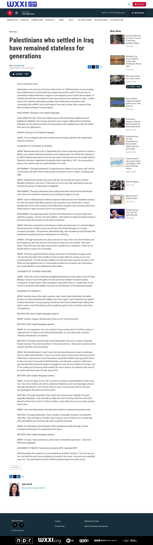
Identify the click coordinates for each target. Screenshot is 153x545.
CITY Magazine (116, 20)
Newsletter (12, 20)
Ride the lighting (132, 182)
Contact (58, 521)
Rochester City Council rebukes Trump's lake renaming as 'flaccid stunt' (133, 61)
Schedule (24, 20)
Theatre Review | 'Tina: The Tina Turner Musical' (132, 212)
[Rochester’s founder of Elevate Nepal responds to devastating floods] (117, 123)
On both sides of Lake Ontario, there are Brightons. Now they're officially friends (133, 164)
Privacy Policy (60, 526)
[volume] (16, 12)
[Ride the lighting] (117, 185)
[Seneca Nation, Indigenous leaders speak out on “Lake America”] (117, 102)
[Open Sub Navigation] (56, 20)
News (61, 20)
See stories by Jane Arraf (33, 487)
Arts (71, 20)
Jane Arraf (20, 65)
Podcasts (49, 20)
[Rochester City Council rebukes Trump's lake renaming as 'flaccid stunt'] (117, 60)
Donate (140, 4)
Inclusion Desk (101, 20)
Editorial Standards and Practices (96, 526)
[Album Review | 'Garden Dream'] (117, 199)
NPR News (13, 32)
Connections (37, 20)
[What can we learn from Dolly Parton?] (117, 80)
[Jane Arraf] (14, 489)
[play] (10, 13)
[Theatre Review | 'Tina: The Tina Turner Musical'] (117, 213)
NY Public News (85, 20)
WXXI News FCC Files (91, 521)
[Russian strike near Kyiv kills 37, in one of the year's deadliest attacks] (117, 39)
